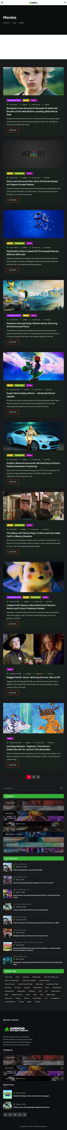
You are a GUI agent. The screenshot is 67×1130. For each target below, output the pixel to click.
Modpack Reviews (17, 994)
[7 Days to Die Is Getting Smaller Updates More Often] (7, 1105)
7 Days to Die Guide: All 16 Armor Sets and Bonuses (30, 910)
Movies (28, 994)
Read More (12, 130)
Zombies (37, 1002)
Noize (25, 104)
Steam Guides (37, 998)
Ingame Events (55, 991)
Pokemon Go (8, 998)
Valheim (29, 1002)
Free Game (8, 987)
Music (35, 994)
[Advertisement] (33, 47)
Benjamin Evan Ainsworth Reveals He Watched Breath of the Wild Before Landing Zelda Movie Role (32, 111)
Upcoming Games (10, 1002)
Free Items (17, 987)
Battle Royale (36, 977)
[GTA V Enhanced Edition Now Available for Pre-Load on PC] (7, 880)
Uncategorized (55, 998)
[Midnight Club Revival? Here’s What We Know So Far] (7, 933)
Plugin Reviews (50, 994)
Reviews (40, 942)
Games (15, 864)
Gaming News (22, 864)
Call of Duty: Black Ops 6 (12, 980)
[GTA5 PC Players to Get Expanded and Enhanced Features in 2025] (7, 920)
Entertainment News (52, 984)
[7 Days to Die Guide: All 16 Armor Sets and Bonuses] (7, 907)
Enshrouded (39, 984)
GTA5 (40, 991)
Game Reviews (17, 942)
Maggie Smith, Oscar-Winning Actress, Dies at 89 (33, 677)
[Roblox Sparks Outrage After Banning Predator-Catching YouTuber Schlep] (7, 893)
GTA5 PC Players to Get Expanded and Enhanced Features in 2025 (36, 923)
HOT (29, 889)
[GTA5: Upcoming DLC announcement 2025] (7, 867)
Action (18, 977)
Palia (41, 994)
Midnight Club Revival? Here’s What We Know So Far (31, 936)
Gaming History (9, 991)
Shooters (26, 998)
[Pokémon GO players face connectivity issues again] (7, 1094)
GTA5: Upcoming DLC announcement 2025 (27, 870)
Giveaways (32, 991)
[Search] (65, 2)
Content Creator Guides (25, 984)
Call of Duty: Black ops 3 (51, 977)
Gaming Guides (26, 904)
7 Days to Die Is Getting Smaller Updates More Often (31, 1107)
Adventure (26, 977)
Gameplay (27, 987)
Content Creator (10, 984)
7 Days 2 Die (17, 904)
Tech (45, 998)
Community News (44, 980)
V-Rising (21, 1002)
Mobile (6, 994)
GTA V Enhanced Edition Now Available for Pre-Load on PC (33, 883)
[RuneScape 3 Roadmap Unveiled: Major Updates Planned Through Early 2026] (7, 960)
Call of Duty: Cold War (29, 980)
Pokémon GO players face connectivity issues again (31, 1096)
